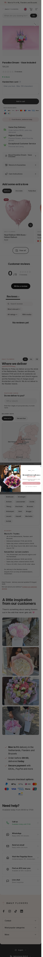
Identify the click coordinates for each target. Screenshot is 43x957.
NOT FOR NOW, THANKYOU (31, 486)
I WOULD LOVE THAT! (31, 483)
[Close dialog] (41, 466)
